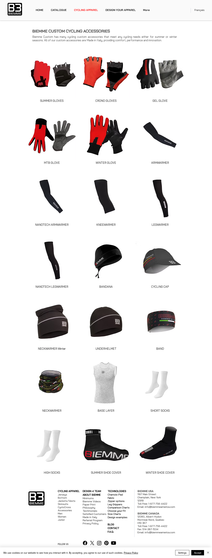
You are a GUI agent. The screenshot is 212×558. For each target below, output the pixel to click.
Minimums (88, 498)
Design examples (117, 517)
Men (60, 513)
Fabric (111, 497)
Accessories (65, 510)
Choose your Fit (117, 510)
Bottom (62, 497)
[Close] (208, 552)
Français (199, 10)
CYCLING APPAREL (69, 491)
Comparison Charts (119, 507)
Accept (197, 552)
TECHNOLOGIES (117, 491)
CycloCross (64, 507)
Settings (182, 552)
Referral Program (93, 520)
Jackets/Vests (66, 500)
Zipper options (116, 501)
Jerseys (62, 494)
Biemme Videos (92, 501)
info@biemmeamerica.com (160, 506)
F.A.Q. (111, 531)
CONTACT (113, 528)
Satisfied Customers (94, 514)
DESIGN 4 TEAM (92, 491)
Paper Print (89, 504)
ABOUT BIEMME (92, 494)
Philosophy (89, 507)
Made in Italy (90, 517)
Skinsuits (63, 504)
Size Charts (114, 514)
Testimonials (90, 510)
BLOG (111, 524)
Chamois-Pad (115, 494)
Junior (61, 519)
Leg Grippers (115, 504)
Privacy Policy (131, 552)
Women (62, 516)
